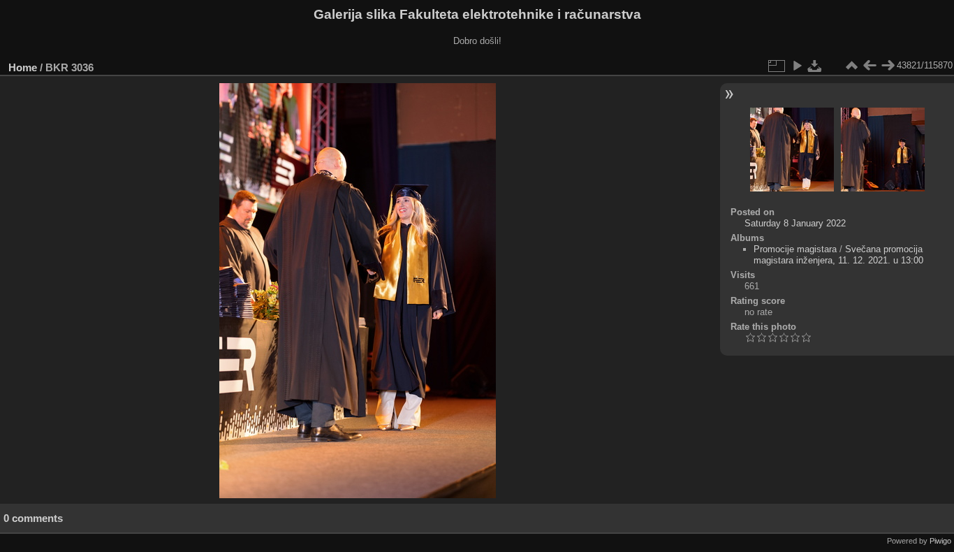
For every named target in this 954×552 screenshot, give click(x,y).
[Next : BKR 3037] (888, 66)
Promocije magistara (795, 249)
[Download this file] (815, 66)
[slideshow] (797, 66)
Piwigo (940, 541)
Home (22, 67)
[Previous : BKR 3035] (869, 66)
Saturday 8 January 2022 (795, 223)
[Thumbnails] (851, 66)
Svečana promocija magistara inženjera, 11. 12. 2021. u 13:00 (838, 255)
